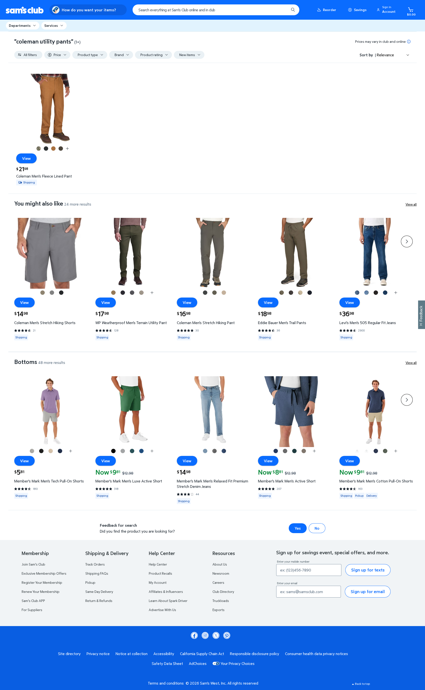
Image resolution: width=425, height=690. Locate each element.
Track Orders (95, 564)
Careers (218, 582)
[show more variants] (67, 148)
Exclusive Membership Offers (44, 573)
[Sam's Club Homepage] (25, 10)
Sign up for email (368, 591)
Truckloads (220, 600)
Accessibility (163, 653)
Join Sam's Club (33, 564)
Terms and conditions (166, 683)
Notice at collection (132, 653)
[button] (386, 9)
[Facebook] (194, 635)
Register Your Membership (42, 582)
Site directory (69, 653)
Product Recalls (160, 573)
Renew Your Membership (41, 591)
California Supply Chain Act (202, 653)
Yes (298, 528)
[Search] (293, 10)
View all (411, 204)
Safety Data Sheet (167, 663)
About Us (219, 564)
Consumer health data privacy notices (316, 653)
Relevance (385, 55)
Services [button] (51, 25)
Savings (360, 9)
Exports (218, 609)
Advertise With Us (162, 609)
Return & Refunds (98, 600)
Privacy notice (98, 653)
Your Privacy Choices (238, 663)
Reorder (329, 9)
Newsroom (220, 573)
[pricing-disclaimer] (409, 42)
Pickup (90, 582)
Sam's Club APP (33, 600)
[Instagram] (205, 635)
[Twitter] (216, 635)
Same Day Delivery (99, 591)
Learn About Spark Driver (168, 600)
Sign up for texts (368, 570)
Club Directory (223, 591)
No (317, 528)
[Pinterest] (227, 635)
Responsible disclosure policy (254, 653)
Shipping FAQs (96, 573)
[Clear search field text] (282, 9)
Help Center (158, 564)
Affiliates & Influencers (166, 591)
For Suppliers (32, 609)
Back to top (362, 684)
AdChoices (198, 663)
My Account (158, 582)
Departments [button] (19, 25)
